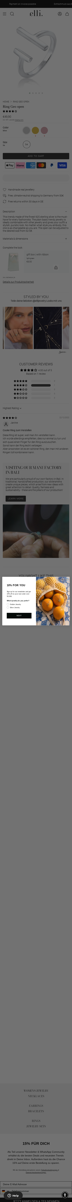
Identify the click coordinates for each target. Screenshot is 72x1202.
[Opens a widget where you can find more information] (13, 1195)
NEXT (19, 616)
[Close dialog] (67, 579)
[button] (65, 1194)
